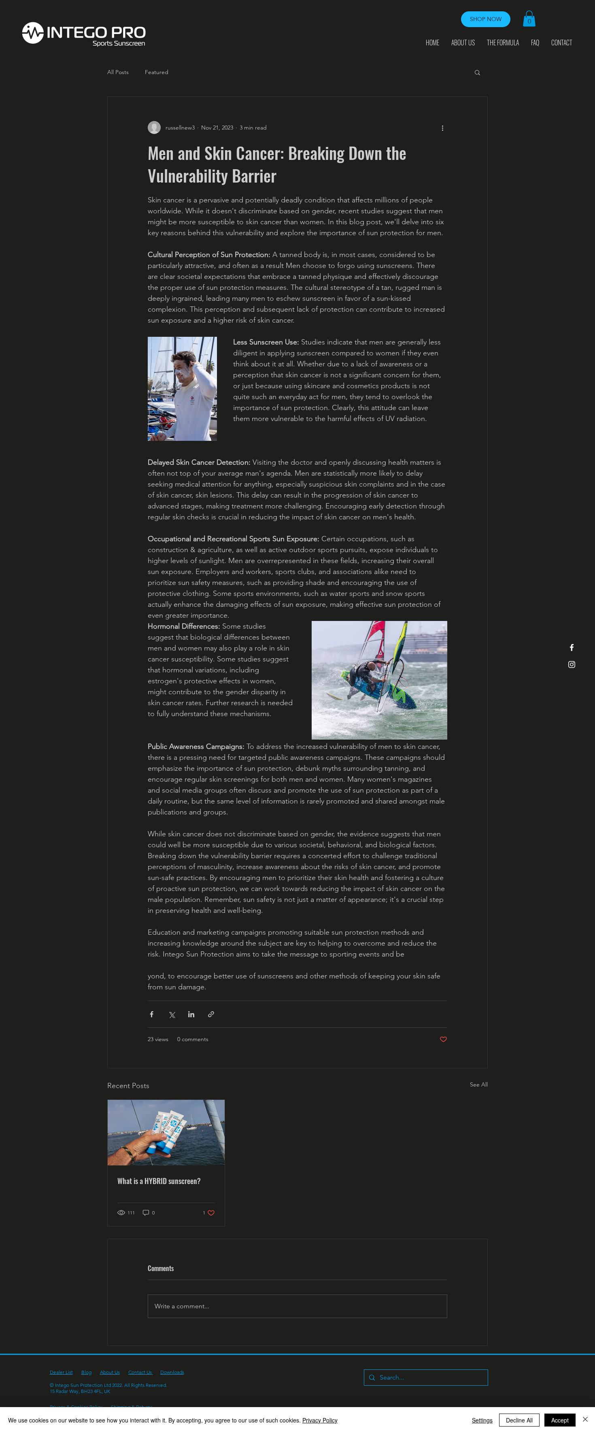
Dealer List (61, 1372)
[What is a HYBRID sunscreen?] (166, 1132)
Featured (156, 72)
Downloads (172, 1372)
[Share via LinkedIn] (191, 1014)
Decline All (519, 1420)
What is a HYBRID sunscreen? (159, 1181)
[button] (529, 18)
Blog (86, 1372)
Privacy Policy (320, 1420)
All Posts (118, 72)
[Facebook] (571, 647)
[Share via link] (211, 1014)
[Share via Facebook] (151, 1014)
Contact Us (140, 1372)
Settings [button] (482, 1420)
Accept (560, 1420)
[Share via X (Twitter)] (171, 1014)
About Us (110, 1372)
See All (479, 1084)
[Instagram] (571, 664)
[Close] (585, 1420)
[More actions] (442, 127)
